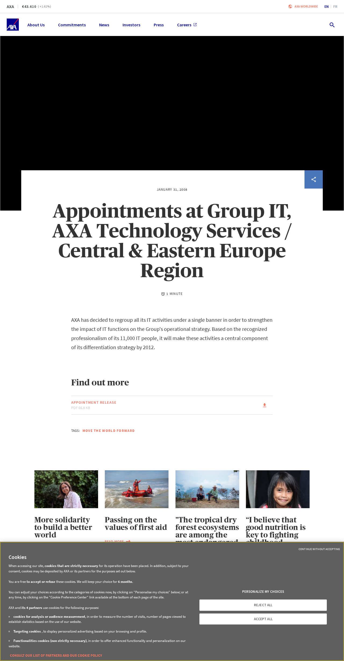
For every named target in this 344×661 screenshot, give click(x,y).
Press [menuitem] (159, 24)
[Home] (13, 25)
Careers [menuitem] (184, 24)
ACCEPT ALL (263, 619)
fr (335, 6)
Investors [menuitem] (131, 24)
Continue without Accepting (319, 549)
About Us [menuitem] (36, 24)
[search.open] (331, 24)
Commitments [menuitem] (72, 24)
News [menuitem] (104, 24)
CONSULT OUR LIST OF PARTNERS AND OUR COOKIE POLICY (56, 655)
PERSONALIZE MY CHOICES (263, 591)
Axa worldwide (306, 6)
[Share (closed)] (313, 179)
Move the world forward (109, 430)
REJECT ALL (263, 605)
